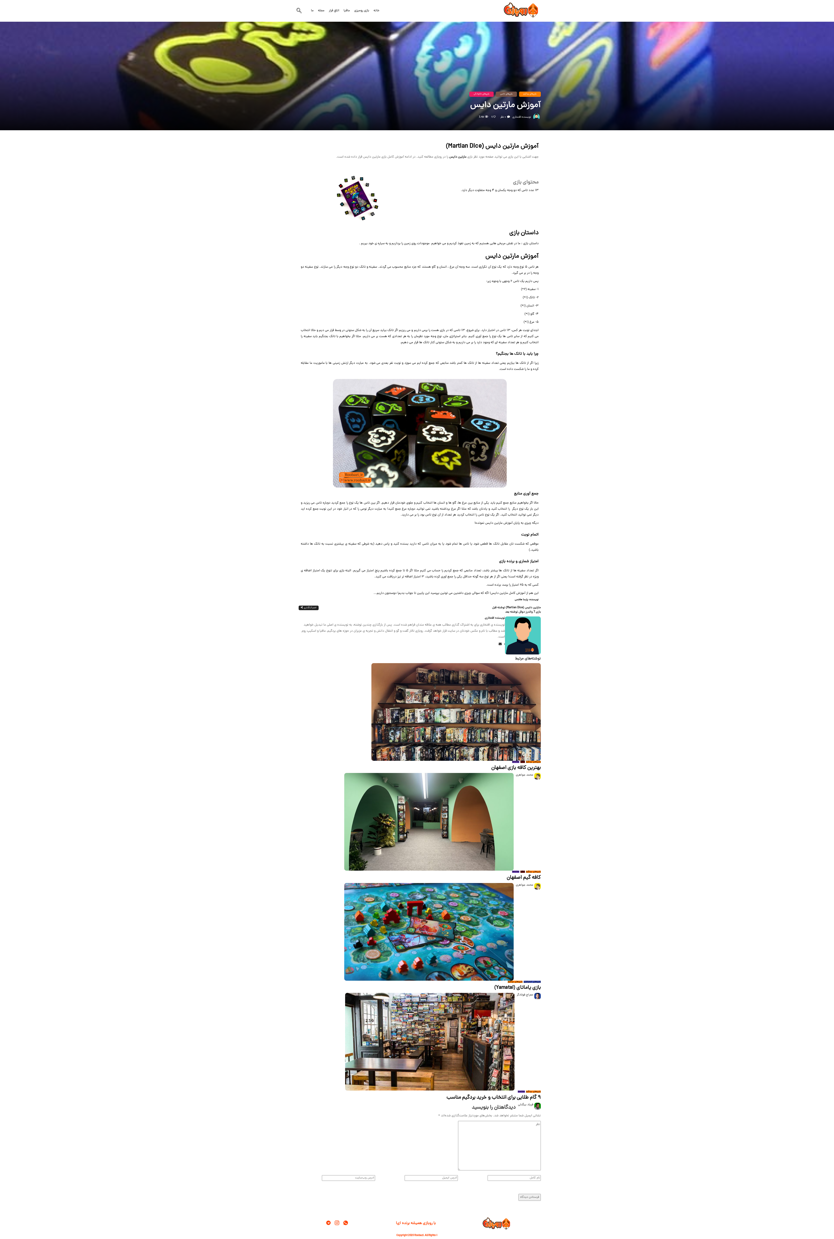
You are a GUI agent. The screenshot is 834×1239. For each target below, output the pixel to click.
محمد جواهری (524, 775)
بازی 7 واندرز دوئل (523, 612)
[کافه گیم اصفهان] (429, 822)
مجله (321, 10)
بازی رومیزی (361, 10)
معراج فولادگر (525, 995)
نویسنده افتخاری (521, 117)
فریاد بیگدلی (525, 1104)
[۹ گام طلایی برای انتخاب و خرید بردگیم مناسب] (430, 1042)
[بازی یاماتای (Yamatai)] (429, 932)
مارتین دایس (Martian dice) (516, 607)
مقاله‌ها (515, 762)
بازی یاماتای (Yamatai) (517, 988)
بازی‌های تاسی (506, 94)
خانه (376, 10)
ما (312, 10)
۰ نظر (503, 117)
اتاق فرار (334, 10)
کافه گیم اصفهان (524, 878)
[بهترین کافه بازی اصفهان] (456, 712)
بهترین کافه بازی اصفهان (516, 768)
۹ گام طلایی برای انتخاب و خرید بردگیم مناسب (494, 1098)
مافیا (347, 10)
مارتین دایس (458, 157)
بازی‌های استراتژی (532, 982)
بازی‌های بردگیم (529, 94)
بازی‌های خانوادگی (481, 94)
